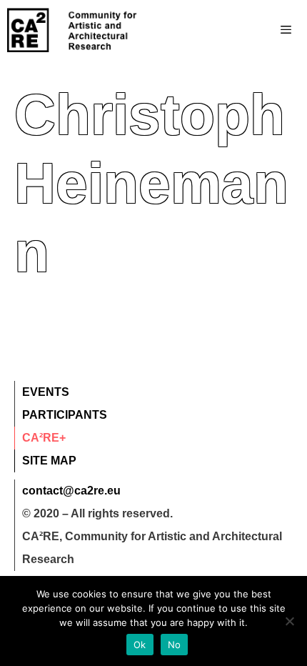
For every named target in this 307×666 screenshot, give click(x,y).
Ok (140, 644)
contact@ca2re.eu (71, 490)
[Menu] (257, 30)
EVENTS (45, 392)
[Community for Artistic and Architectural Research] (73, 30)
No (174, 644)
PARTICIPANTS (64, 415)
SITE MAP (49, 460)
